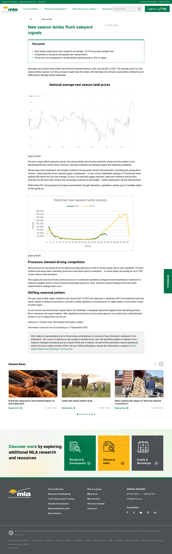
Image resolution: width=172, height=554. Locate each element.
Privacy (49, 540)
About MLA (42, 2)
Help (111, 540)
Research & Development (59, 494)
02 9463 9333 (133, 494)
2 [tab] (80, 414)
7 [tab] (92, 414)
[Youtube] (141, 512)
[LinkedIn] (155, 512)
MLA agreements (132, 540)
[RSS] (148, 512)
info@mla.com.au (134, 499)
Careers (88, 540)
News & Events (54, 513)
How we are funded (96, 504)
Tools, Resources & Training (61, 499)
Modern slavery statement (153, 540)
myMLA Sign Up (164, 2)
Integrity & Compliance (10, 2)
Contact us (92, 508)
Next (161, 364)
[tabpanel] (33, 389)
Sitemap (119, 540)
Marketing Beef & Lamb (28, 2)
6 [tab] (89, 414)
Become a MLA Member (149, 2)
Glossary (78, 540)
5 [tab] (87, 414)
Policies (68, 540)
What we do (92, 494)
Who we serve (93, 499)
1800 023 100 (149, 494)
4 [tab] (84, 414)
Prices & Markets (56, 489)
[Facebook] (127, 512)
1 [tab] (77, 414)
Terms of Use (37, 540)
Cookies (58, 540)
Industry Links (100, 540)
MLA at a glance (94, 489)
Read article (14, 408)
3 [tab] (82, 414)
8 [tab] (94, 414)
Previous (155, 364)
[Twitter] (134, 512)
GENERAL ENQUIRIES (136, 489)
